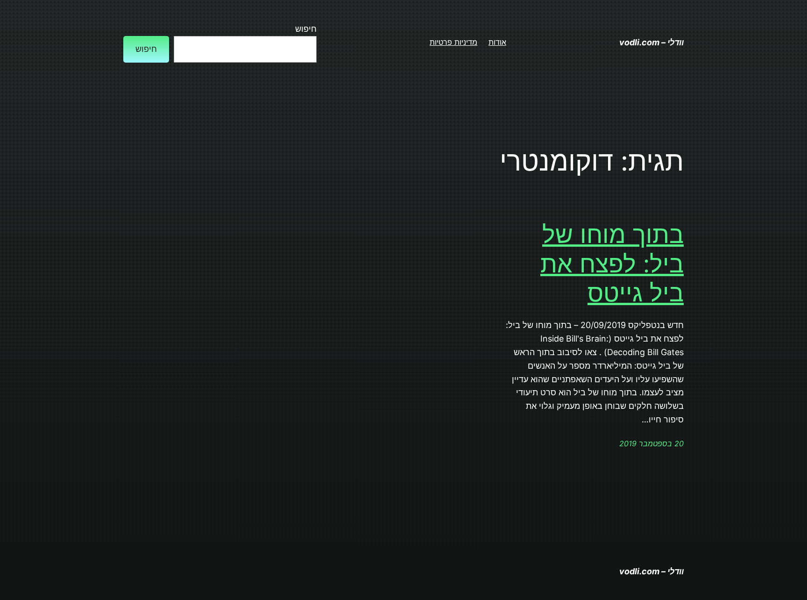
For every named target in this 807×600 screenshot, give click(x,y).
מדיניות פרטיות (453, 42)
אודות (497, 42)
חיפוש (306, 29)
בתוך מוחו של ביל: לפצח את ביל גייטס (612, 263)
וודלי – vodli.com (651, 42)
